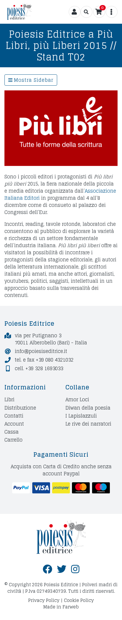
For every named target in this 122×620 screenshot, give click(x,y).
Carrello (13, 440)
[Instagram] (75, 569)
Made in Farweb (61, 607)
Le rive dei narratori (88, 424)
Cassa (11, 432)
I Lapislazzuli (81, 416)
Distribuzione (20, 408)
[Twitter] (61, 569)
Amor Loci (77, 400)
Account (14, 424)
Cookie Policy (79, 600)
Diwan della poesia (87, 408)
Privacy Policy (44, 600)
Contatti (13, 416)
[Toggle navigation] (86, 12)
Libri (9, 400)
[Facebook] (47, 569)
